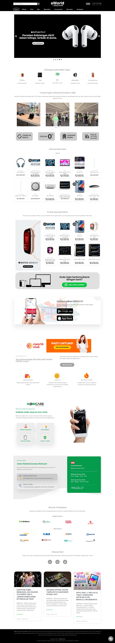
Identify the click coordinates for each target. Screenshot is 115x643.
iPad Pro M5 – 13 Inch (94, 259)
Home (16, 9)
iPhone (24, 9)
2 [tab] (55, 59)
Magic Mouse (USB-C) (94, 196)
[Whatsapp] (50, 562)
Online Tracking (28, 484)
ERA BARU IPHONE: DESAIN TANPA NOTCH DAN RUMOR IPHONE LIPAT (57, 592)
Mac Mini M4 (50, 195)
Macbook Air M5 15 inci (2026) (35, 172)
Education (69, 9)
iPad (31, 9)
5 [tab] (61, 59)
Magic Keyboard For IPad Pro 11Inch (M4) (65, 196)
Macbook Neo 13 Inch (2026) (65, 172)
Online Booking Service (30, 476)
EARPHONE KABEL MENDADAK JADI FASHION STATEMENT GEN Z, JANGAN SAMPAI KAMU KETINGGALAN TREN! (27, 594)
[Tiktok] (65, 562)
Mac (38, 9)
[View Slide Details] (57, 36)
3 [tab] (57, 59)
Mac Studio (35, 195)
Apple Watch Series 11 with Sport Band (50, 260)
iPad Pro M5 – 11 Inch (79, 259)
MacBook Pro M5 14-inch (64, 260)
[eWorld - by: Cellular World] (57, 4)
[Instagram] (57, 562)
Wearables (47, 9)
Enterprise (80, 9)
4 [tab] (59, 59)
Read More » (20, 614)
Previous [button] (16, 36)
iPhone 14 (79, 195)
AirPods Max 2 (20, 172)
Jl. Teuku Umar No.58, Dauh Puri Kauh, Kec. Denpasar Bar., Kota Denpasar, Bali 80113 (57, 640)
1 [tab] (53, 59)
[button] (16, 114)
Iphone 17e (79, 172)
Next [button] (99, 36)
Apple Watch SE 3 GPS (94, 236)
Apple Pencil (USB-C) (20, 195)
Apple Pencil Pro (94, 172)
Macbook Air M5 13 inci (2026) (50, 172)
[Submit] (38, 4)
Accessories (58, 9)
